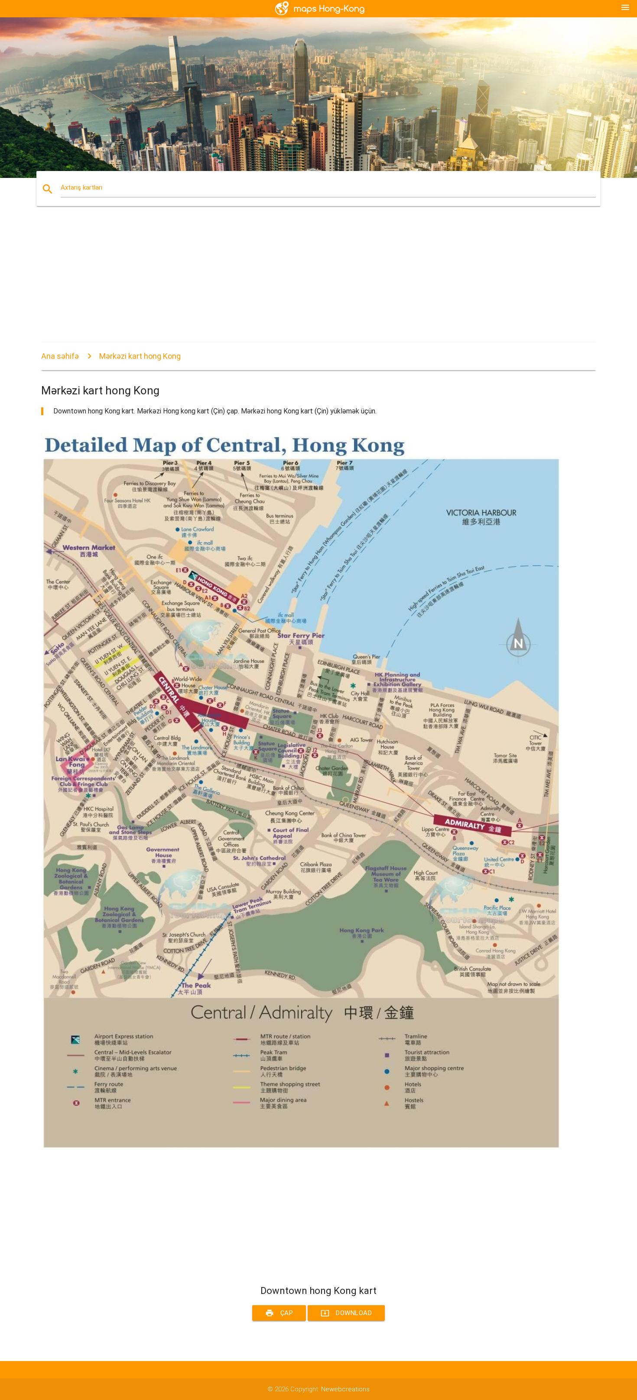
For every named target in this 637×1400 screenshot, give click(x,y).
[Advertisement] (301, 281)
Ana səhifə (60, 356)
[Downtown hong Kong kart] (301, 1148)
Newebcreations (345, 1389)
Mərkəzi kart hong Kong (140, 356)
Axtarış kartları (81, 187)
